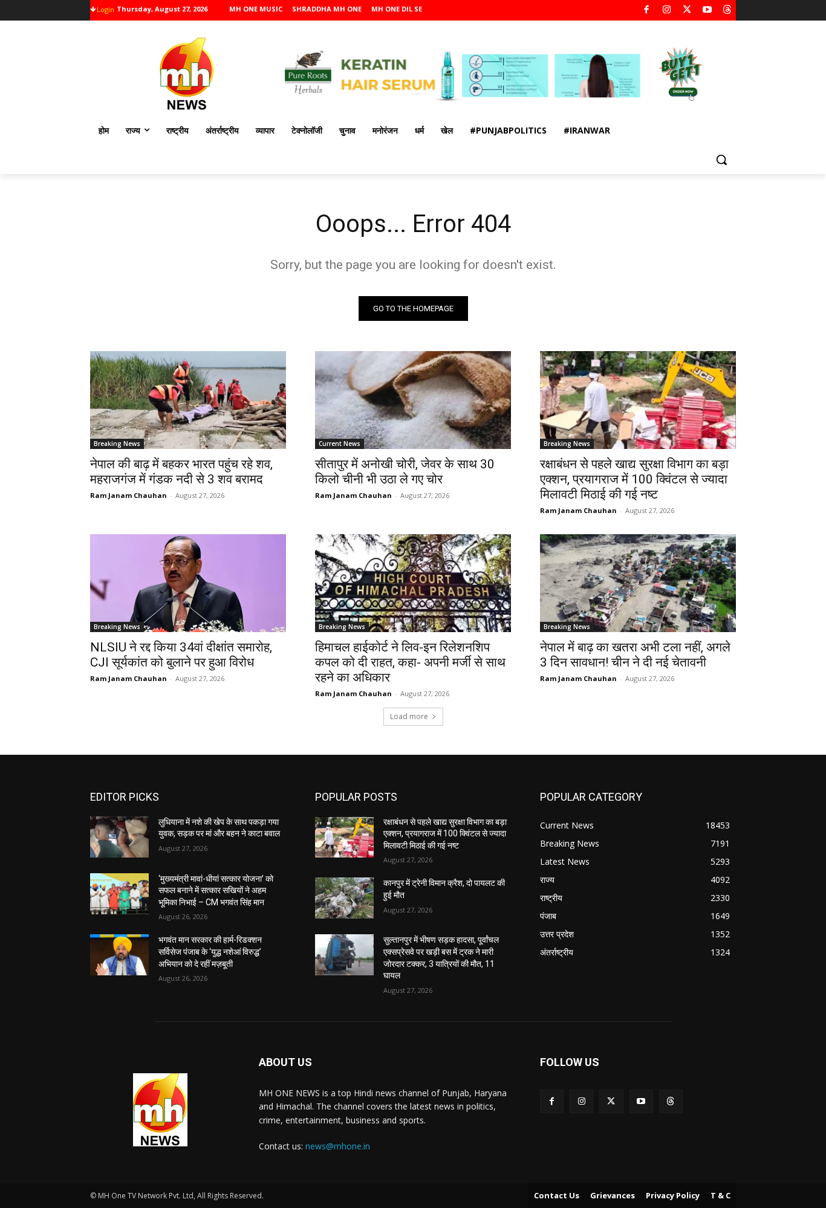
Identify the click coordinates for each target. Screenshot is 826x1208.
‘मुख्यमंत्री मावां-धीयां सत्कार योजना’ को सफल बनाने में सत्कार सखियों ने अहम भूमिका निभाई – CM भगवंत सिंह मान (215, 890)
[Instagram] (666, 10)
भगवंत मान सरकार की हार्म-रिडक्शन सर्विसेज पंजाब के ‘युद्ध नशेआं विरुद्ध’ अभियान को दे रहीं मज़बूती (210, 951)
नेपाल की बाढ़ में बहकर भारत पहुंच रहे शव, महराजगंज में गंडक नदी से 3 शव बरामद (181, 471)
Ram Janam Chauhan (128, 495)
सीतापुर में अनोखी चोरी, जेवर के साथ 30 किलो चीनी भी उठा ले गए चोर (405, 471)
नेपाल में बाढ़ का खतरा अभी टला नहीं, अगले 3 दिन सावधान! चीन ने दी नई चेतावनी (635, 655)
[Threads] (728, 10)
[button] (721, 159)
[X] (687, 10)
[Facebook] (646, 10)
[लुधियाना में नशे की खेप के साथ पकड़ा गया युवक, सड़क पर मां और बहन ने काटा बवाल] (119, 837)
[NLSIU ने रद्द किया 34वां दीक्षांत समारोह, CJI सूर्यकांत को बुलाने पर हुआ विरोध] (188, 583)
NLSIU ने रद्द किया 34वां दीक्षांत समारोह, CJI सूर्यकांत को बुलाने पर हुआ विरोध (181, 655)
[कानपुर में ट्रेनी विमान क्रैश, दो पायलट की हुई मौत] (344, 898)
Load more (409, 716)
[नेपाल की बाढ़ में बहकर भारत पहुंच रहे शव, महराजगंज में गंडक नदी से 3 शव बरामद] (188, 400)
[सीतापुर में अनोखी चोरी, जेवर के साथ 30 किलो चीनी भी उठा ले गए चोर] (413, 400)
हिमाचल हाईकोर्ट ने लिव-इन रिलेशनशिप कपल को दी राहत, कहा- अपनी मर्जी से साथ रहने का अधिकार (410, 662)
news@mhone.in (337, 1146)
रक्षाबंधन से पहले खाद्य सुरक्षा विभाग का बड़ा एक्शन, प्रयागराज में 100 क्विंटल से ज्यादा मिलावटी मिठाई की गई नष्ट (634, 479)
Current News (339, 443)
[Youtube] (707, 10)
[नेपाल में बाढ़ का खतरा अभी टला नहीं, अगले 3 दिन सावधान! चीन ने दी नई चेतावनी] (638, 583)
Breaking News (117, 443)
